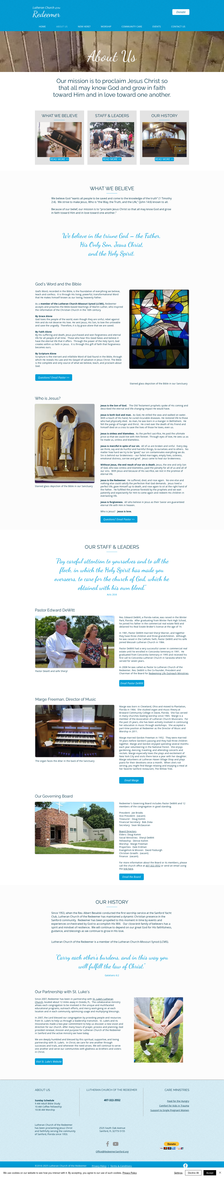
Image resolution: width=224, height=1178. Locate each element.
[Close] (220, 1172)
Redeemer (46, 14)
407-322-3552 (112, 1100)
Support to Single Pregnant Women (169, 1110)
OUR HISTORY (164, 115)
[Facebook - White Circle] (185, 1165)
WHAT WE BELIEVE (60, 115)
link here (128, 868)
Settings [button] (178, 1172)
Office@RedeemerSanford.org (112, 1151)
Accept (209, 1172)
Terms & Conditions (121, 1166)
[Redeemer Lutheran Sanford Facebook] (107, 1143)
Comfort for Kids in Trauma (174, 1105)
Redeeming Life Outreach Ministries (168, 673)
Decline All (193, 1172)
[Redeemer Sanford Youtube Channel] (115, 1143)
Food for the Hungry (178, 1101)
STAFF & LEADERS (112, 115)
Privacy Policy (99, 1166)
